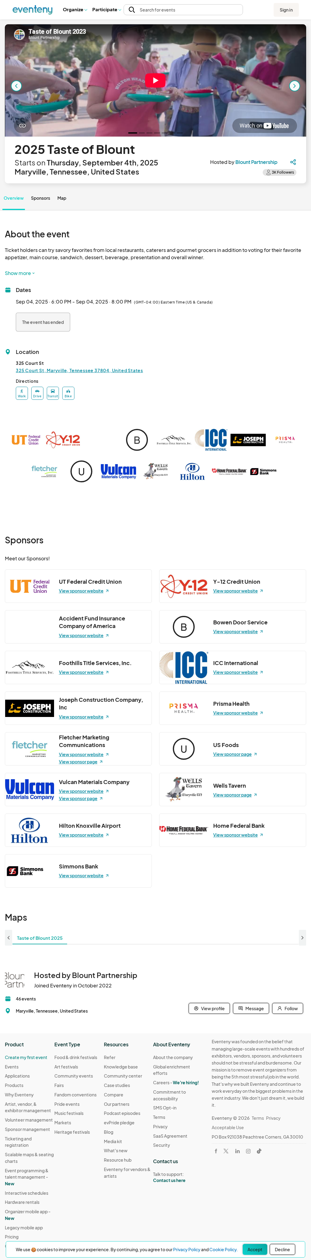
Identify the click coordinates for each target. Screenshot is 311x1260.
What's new (116, 1150)
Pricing (12, 1236)
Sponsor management (27, 1129)
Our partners (116, 1104)
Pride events (67, 1104)
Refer (109, 1057)
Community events (73, 1075)
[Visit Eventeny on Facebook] (216, 1151)
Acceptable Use (228, 1127)
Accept (255, 1249)
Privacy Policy (186, 1249)
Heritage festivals (72, 1132)
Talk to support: (169, 1177)
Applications (17, 1075)
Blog (108, 1132)
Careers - (176, 1082)
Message (254, 1008)
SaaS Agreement (170, 1136)
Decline (282, 1249)
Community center (123, 1075)
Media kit (113, 1141)
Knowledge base (121, 1066)
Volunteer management (29, 1119)
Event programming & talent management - (27, 1177)
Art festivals (66, 1066)
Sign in (286, 9)
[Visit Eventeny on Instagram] (248, 1151)
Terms (159, 1117)
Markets (62, 1122)
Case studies (117, 1085)
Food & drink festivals (75, 1057)
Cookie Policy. (223, 1249)
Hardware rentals (22, 1202)
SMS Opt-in (164, 1107)
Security (161, 1145)
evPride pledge (119, 1122)
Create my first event (26, 1057)
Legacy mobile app (24, 1227)
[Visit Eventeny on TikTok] (259, 1151)
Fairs (59, 1085)
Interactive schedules (26, 1193)
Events (12, 1066)
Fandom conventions (75, 1094)
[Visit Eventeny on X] (226, 1151)
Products (14, 1085)
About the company (173, 1057)
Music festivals (69, 1113)
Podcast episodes (122, 1113)
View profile (213, 1008)
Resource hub (118, 1160)
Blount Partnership (256, 162)
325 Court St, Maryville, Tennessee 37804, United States (79, 370)
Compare (113, 1094)
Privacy (160, 1126)
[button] (75, 9)
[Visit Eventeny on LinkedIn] (237, 1151)
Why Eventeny (19, 1094)
